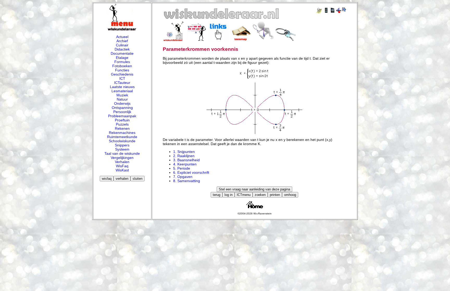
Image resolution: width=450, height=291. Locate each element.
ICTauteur (122, 83)
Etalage (122, 57)
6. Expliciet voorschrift (191, 172)
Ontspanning (122, 108)
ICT (122, 78)
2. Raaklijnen (184, 156)
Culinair (122, 45)
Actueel (122, 37)
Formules (122, 62)
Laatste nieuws (122, 87)
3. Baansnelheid (186, 160)
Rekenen (122, 128)
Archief (122, 41)
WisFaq (122, 166)
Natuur (122, 99)
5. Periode (181, 168)
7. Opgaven (182, 177)
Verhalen (122, 162)
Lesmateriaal (122, 91)
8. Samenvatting (186, 181)
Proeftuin (122, 120)
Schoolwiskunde (122, 141)
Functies (122, 70)
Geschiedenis (122, 74)
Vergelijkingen (122, 158)
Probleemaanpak (122, 116)
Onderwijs (122, 103)
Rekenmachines (122, 133)
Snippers (122, 145)
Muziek (122, 95)
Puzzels (122, 124)
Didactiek (122, 49)
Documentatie (122, 53)
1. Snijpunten (184, 152)
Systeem (122, 149)
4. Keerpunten (185, 164)
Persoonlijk (122, 112)
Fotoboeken (122, 66)
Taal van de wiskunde (122, 153)
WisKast (122, 170)
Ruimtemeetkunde (122, 137)
